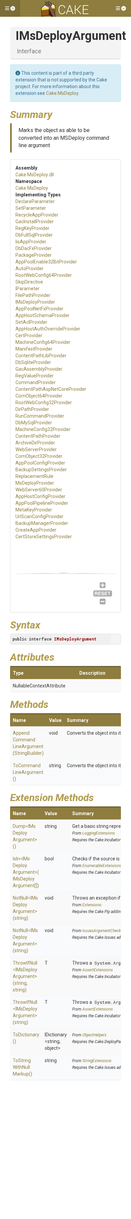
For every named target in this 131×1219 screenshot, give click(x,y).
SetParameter (30, 208)
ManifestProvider (33, 349)
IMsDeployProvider (35, 302)
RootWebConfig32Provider (43, 402)
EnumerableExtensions (102, 865)
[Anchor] (57, 114)
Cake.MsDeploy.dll (34, 174)
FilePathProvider (32, 295)
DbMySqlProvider (33, 422)
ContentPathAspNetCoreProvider (50, 389)
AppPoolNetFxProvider (39, 308)
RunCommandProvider (39, 416)
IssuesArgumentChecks (102, 930)
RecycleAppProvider (36, 215)
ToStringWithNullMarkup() (22, 1067)
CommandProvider (35, 382)
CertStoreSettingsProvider (43, 536)
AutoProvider (29, 268)
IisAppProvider (30, 241)
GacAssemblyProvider (38, 369)
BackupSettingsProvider (41, 469)
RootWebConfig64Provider (43, 275)
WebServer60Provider (38, 489)
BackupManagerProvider (41, 523)
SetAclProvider (31, 322)
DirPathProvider (32, 409)
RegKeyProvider (32, 228)
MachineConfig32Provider (43, 429)
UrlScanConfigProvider (39, 516)
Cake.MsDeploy (62, 93)
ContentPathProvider (37, 436)
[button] (10, 8)
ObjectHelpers (94, 1035)
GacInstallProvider (34, 221)
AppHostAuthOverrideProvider (47, 328)
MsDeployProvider (34, 483)
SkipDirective (29, 282)
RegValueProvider (34, 375)
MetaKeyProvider (33, 509)
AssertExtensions (97, 970)
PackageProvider (33, 255)
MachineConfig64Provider (43, 342)
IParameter (27, 288)
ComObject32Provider (38, 456)
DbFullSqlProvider (34, 235)
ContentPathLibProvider (41, 355)
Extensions (91, 905)
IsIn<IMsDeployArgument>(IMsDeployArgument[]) (26, 872)
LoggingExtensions (98, 833)
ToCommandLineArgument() (28, 772)
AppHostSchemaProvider (42, 315)
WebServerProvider (36, 449)
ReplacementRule (34, 476)
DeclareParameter (35, 201)
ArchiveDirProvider (35, 442)
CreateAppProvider (35, 530)
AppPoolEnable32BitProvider (46, 261)
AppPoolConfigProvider (40, 463)
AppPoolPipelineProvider (41, 503)
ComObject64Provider (38, 396)
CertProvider (28, 335)
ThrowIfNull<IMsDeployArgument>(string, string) (25, 976)
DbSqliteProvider (33, 362)
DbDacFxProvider (33, 248)
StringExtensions (97, 1060)
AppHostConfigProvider (40, 496)
